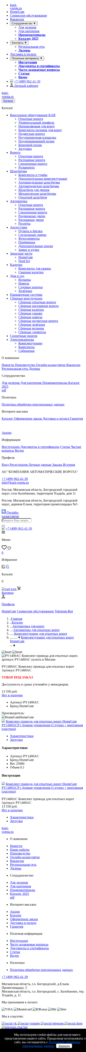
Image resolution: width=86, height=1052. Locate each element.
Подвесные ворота (31, 134)
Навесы (23, 283)
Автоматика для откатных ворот (36, 630)
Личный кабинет (25, 86)
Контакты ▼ (19, 42)
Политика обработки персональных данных (33, 404)
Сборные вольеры (31, 328)
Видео (22, 77)
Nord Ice (24, 261)
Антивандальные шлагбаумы (39, 182)
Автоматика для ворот (28, 626)
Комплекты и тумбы (32, 175)
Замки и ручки (28, 250)
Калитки (16, 264)
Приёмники (26, 242)
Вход (6, 464)
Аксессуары (18, 227)
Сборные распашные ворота (38, 306)
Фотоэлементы (29, 238)
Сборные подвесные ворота (38, 321)
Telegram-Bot (64, 611)
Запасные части (21, 253)
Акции (6, 432)
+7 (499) (27, 81)
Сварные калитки (31, 272)
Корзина (8, 592)
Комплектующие (30, 343)
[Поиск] (3, 525)
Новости (8, 365)
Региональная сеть (31, 46)
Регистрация (19, 464)
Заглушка (25, 148)
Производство (25, 365)
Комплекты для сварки (34, 268)
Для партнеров (28, 31)
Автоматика (18, 201)
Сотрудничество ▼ (24, 23)
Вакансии (17, 19)
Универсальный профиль (36, 122)
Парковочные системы (26, 294)
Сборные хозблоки (31, 324)
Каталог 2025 (28, 38)
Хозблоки (25, 291)
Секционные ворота (32, 163)
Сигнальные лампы (32, 235)
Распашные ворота (31, 160)
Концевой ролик (30, 145)
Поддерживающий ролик (36, 141)
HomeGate (17, 12)
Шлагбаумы (18, 171)
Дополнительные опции (35, 246)
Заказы (57, 464)
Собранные (26, 351)
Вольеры (24, 279)
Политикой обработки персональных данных (51, 1044)
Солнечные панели (23, 336)
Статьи (23, 73)
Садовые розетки (30, 287)
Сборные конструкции (26, 298)
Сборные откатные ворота (37, 302)
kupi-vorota (16, 6)
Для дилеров (27, 27)
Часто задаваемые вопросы (39, 70)
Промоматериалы (32, 35)
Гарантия (76, 418)
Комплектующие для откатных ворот (40, 633)
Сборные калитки (31, 309)
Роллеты (24, 223)
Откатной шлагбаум (32, 197)
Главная (16, 618)
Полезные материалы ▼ (27, 58)
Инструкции (27, 62)
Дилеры (24, 50)
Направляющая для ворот (36, 126)
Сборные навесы (30, 317)
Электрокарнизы (22, 339)
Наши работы (19, 849)
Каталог (8, 100)
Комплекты (26, 347)
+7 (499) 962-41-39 (15, 977)
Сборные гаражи (30, 313)
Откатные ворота (30, 119)
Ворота (15, 152)
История (69, 464)
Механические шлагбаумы (37, 193)
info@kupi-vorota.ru (15, 482)
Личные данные (40, 464)
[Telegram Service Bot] (11, 81)
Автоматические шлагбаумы (38, 186)
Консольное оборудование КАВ (33, 115)
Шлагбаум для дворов (33, 190)
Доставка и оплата (23, 54)
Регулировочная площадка (37, 137)
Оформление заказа (28, 418)
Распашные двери (31, 220)
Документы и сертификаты (39, 66)
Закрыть (64, 1046)
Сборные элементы (32, 332)
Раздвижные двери (31, 216)
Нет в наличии (12, 695)
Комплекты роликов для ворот (40, 130)
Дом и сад (17, 276)
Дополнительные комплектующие (42, 178)
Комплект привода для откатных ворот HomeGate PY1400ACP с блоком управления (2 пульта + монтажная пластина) (42, 725)
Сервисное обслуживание (28, 15)
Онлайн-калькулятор (51, 365)
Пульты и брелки (30, 231)
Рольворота (26, 167)
